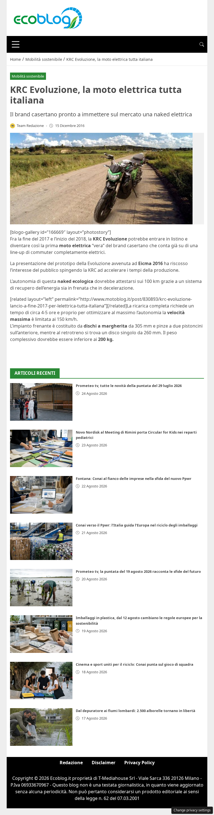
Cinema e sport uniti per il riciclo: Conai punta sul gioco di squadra (134, 664)
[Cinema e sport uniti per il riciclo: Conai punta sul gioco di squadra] (41, 680)
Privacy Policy (139, 762)
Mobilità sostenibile (28, 76)
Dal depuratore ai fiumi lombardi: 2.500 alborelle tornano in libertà (135, 710)
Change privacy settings (192, 810)
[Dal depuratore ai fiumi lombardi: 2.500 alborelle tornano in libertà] (41, 727)
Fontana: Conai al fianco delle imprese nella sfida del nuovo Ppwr (133, 478)
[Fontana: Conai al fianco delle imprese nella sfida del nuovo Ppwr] (41, 494)
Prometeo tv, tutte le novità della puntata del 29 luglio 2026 (129, 385)
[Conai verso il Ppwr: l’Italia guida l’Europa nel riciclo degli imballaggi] (41, 541)
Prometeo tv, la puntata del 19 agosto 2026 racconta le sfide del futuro (138, 571)
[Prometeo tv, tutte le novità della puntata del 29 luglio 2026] (41, 401)
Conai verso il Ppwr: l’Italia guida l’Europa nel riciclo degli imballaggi (137, 525)
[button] (202, 44)
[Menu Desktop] (15, 44)
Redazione (71, 762)
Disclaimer (103, 762)
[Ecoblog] (47, 18)
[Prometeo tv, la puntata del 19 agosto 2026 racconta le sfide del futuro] (41, 587)
